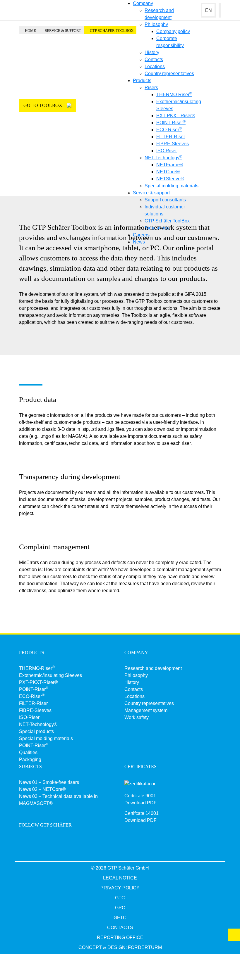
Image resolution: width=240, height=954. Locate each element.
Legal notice (120, 877)
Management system (145, 710)
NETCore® (168, 171)
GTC (120, 897)
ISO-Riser (166, 150)
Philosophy (156, 24)
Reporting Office (120, 937)
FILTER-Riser (170, 136)
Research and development (153, 668)
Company (143, 3)
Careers (141, 234)
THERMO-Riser (174, 94)
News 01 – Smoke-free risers (49, 782)
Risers (151, 87)
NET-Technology (163, 157)
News (139, 241)
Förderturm (145, 947)
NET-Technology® (38, 724)
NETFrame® (169, 164)
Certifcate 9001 (140, 795)
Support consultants (165, 199)
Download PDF (140, 802)
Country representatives (169, 73)
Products (142, 80)
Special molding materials (171, 185)
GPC (120, 907)
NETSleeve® (170, 178)
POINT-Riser (171, 122)
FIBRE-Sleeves (172, 143)
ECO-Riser (169, 129)
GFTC (120, 917)
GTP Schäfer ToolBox (167, 220)
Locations (155, 66)
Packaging (30, 759)
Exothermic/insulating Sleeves (50, 675)
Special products (36, 731)
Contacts (154, 59)
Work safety (136, 717)
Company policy (173, 31)
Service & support (151, 192)
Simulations (157, 227)
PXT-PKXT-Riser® (175, 115)
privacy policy (120, 887)
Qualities (28, 752)
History (152, 52)
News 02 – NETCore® (42, 789)
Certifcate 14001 (141, 813)
